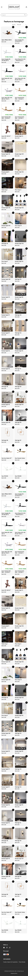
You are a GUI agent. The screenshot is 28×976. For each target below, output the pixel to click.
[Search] (25, 15)
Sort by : (14, 24)
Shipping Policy (14, 973)
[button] (1, 7)
